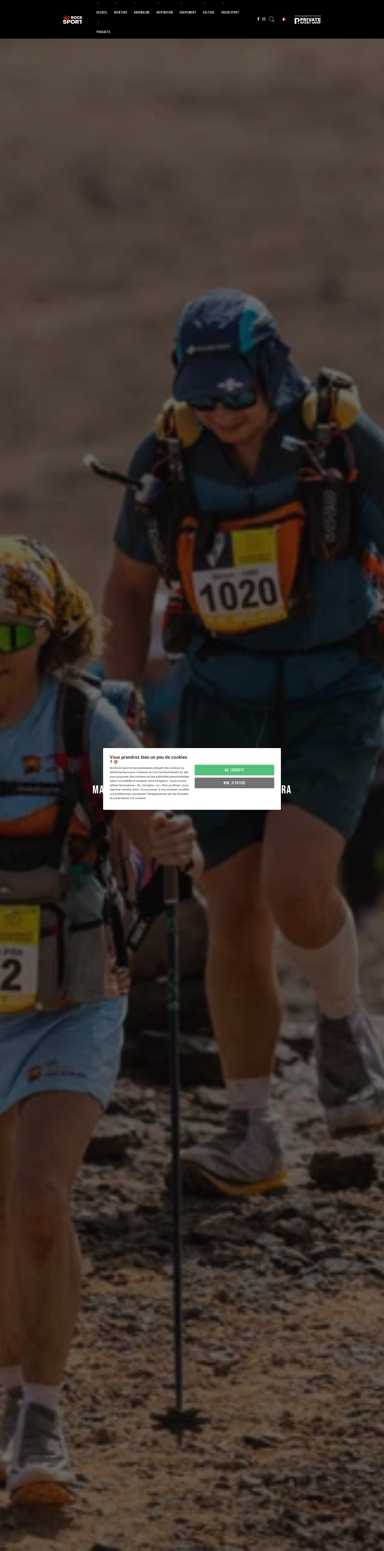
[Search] (271, 19)
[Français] (284, 19)
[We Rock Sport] (72, 19)
